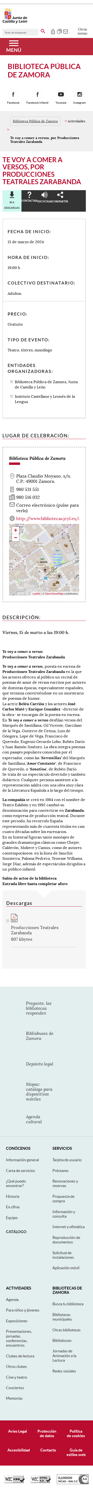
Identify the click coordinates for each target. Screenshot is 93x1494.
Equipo (12, 1217)
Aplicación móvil (65, 1268)
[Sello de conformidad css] (14, 1481)
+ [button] (15, 530)
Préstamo (60, 1170)
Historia (12, 1196)
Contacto (48, 1450)
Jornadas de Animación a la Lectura (64, 1355)
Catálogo (16, 1232)
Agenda (12, 1299)
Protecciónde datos (46, 1433)
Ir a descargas (12, 205)
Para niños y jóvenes (22, 1310)
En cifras (13, 1207)
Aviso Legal (17, 1431)
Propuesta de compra (63, 1198)
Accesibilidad (18, 1450)
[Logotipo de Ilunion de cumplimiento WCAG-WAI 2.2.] (73, 1483)
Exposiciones (16, 1321)
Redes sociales (64, 1371)
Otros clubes (16, 1366)
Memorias (14, 1398)
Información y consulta (63, 1213)
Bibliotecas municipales (62, 1316)
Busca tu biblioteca (67, 1304)
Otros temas (83, 31)
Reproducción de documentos (66, 1239)
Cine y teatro (16, 1377)
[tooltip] (53, 31)
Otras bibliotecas (66, 1330)
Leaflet (36, 593)
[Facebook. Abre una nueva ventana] (13, 95)
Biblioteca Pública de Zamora (35, 121)
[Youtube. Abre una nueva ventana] (61, 95)
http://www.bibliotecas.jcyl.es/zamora (54, 518)
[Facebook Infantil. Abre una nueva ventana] (37, 95)
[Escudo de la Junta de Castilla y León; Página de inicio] (14, 22)
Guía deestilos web (76, 1452)
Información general (22, 1160)
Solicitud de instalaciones (63, 1255)
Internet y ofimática (68, 1227)
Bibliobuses (62, 1340)
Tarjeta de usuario (67, 1160)
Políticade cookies (76, 1433)
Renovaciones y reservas (65, 1183)
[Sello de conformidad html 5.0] (41, 1481)
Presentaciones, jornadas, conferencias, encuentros (19, 1338)
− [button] (15, 538)
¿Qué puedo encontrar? (16, 1183)
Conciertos (15, 1388)
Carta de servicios (20, 1170)
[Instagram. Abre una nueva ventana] (80, 95)
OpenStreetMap (54, 593)
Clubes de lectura (20, 1356)
